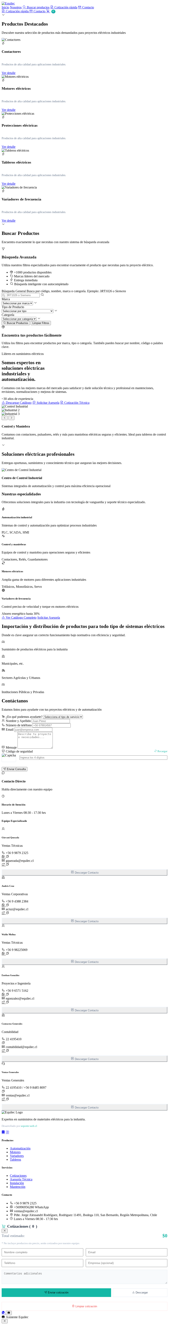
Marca (6, 299)
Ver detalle (8, 73)
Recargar (162, 751)
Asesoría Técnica (21, 1179)
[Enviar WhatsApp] (4, 857)
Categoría (8, 315)
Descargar (141, 1292)
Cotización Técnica (76, 402)
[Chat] (9, 1313)
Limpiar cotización (86, 1306)
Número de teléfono (18, 725)
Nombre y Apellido (18, 721)
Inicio (5, 7)
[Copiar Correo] (7, 864)
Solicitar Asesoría (47, 402)
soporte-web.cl (29, 1126)
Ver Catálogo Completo (20, 617)
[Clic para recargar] (9, 757)
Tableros (15, 1159)
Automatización (20, 1148)
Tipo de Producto (13, 307)
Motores (15, 1152)
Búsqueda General (14, 291)
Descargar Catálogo (18, 402)
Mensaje (11, 747)
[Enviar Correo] (4, 864)
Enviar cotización (57, 1292)
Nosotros (16, 7)
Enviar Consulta (16, 769)
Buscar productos (37, 7)
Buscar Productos (17, 323)
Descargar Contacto (86, 872)
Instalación (17, 1183)
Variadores (17, 1156)
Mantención (17, 1186)
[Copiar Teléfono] (7, 856)
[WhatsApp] (4, 1312)
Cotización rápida (65, 7)
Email (9, 729)
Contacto (87, 7)
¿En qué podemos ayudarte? (23, 716)
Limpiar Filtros (40, 323)
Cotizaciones (18, 1175)
